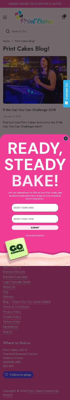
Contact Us (66, 92)
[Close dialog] (66, 138)
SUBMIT (35, 227)
